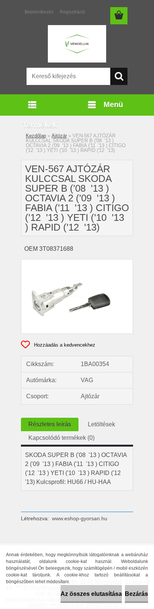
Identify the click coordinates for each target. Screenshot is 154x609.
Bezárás (136, 594)
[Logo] (76, 44)
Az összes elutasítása (91, 594)
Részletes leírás (49, 424)
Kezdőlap (36, 135)
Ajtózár (59, 135)
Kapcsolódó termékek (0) (61, 438)
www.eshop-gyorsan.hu (79, 518)
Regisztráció (72, 12)
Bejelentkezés (39, 12)
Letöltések (101, 424)
